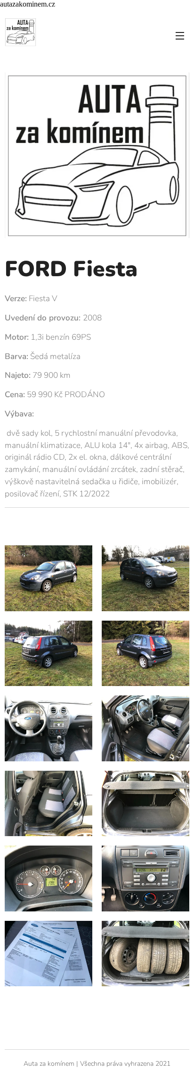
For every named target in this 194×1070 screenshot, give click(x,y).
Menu (179, 35)
